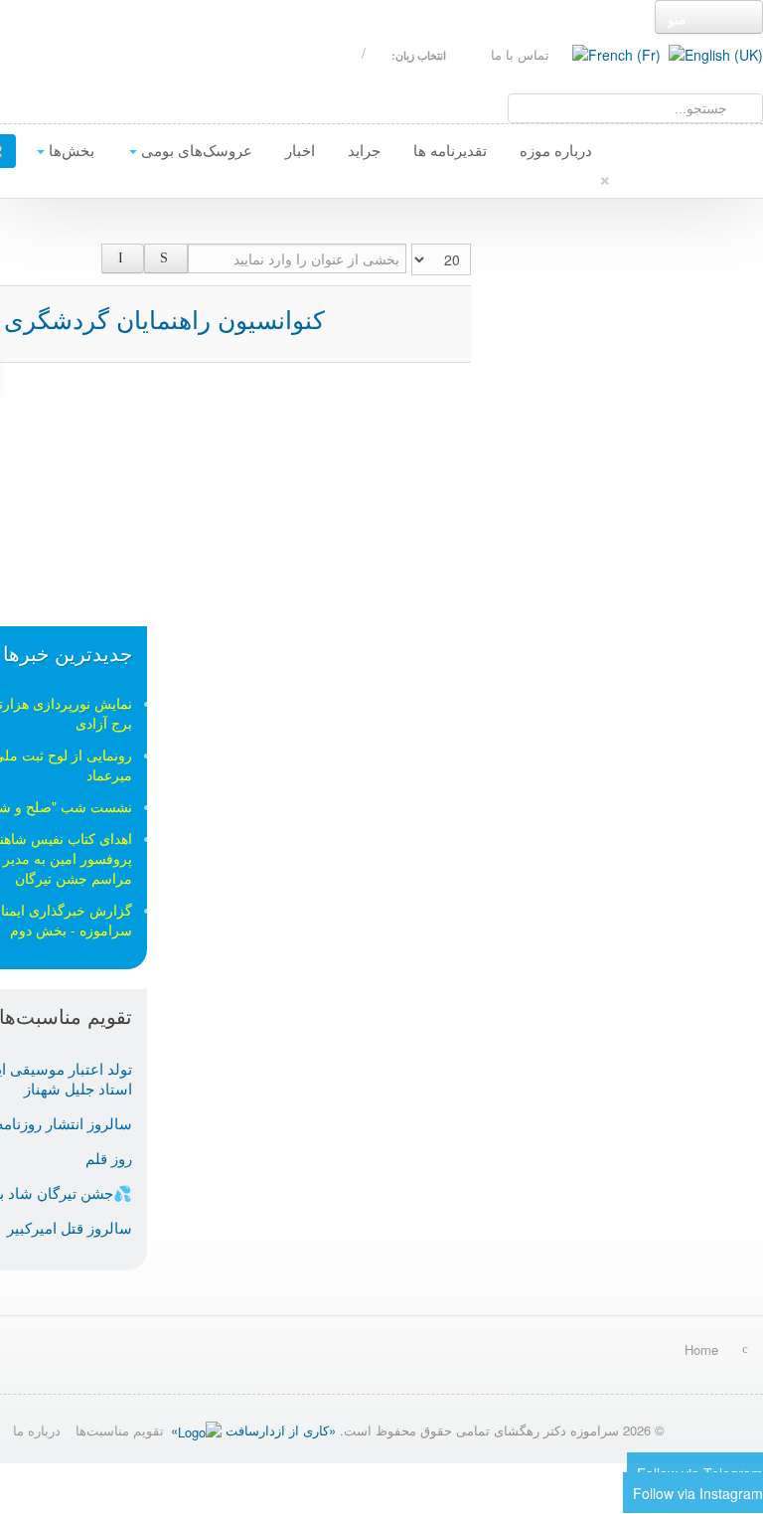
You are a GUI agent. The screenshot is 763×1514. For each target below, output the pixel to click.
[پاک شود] (123, 258)
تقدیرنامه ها (450, 150)
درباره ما (37, 1430)
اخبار (300, 150)
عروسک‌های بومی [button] (194, 150)
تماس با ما (520, 54)
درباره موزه (556, 150)
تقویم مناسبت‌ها (120, 1430)
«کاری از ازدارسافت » (253, 1430)
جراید (364, 150)
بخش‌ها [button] (69, 150)
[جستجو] (166, 258)
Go (747, 106)
